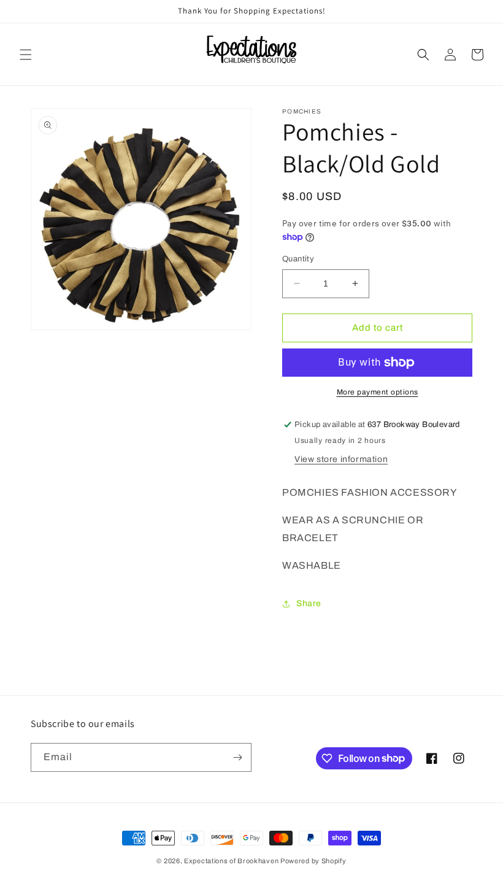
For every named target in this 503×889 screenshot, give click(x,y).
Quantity (298, 259)
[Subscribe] (237, 757)
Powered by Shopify (313, 860)
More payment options (377, 392)
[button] (25, 54)
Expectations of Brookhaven (232, 860)
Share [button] (308, 603)
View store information (341, 459)
